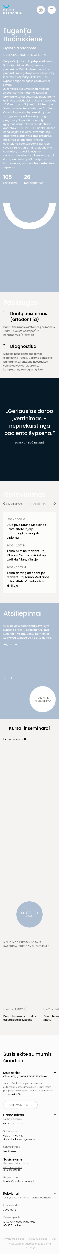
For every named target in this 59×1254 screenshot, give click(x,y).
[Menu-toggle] (52, 10)
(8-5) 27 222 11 (11, 1170)
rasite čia (16, 1094)
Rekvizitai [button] (11, 1193)
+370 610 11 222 (12, 1167)
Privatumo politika (13, 1238)
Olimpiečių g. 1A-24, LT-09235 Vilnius (25, 1076)
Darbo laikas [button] (13, 1115)
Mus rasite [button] (11, 1072)
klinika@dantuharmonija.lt (19, 1181)
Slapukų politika (38, 1238)
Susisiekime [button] (12, 1159)
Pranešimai (38, 503)
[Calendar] (41, 10)
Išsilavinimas (13, 503)
